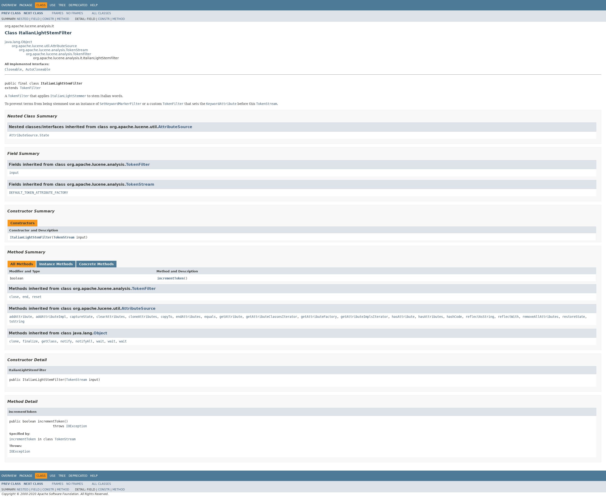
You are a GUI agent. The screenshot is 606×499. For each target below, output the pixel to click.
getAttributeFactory (319, 317)
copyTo (166, 317)
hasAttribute (403, 317)
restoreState (573, 317)
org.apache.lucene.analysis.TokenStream (53, 50)
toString (16, 321)
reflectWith (508, 317)
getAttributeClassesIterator (271, 317)
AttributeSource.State (29, 135)
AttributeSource (175, 127)
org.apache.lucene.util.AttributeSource (44, 46)
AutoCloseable (38, 69)
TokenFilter (30, 88)
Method (63, 19)
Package (25, 5)
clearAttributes (110, 317)
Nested (22, 19)
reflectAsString (480, 317)
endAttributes (188, 317)
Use (53, 5)
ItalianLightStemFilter (31, 237)
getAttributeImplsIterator (364, 317)
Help (94, 5)
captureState (81, 317)
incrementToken (170, 278)
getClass (49, 341)
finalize (30, 341)
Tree (62, 5)
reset (36, 297)
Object (100, 333)
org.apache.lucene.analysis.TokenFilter (58, 54)
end (25, 297)
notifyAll (84, 341)
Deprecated (78, 5)
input (14, 173)
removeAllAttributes (540, 317)
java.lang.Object (18, 42)
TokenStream (140, 184)
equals (210, 317)
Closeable (13, 69)
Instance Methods (56, 264)
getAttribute (230, 317)
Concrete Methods (96, 264)
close (14, 297)
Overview (9, 5)
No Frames (74, 13)
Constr (48, 19)
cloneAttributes (143, 317)
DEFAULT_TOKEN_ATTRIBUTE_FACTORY (38, 192)
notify (66, 341)
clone (14, 341)
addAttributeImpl (51, 317)
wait (100, 341)
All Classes (101, 13)
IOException (76, 426)
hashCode (454, 317)
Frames (57, 13)
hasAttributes (430, 317)
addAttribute (20, 317)
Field (35, 19)
